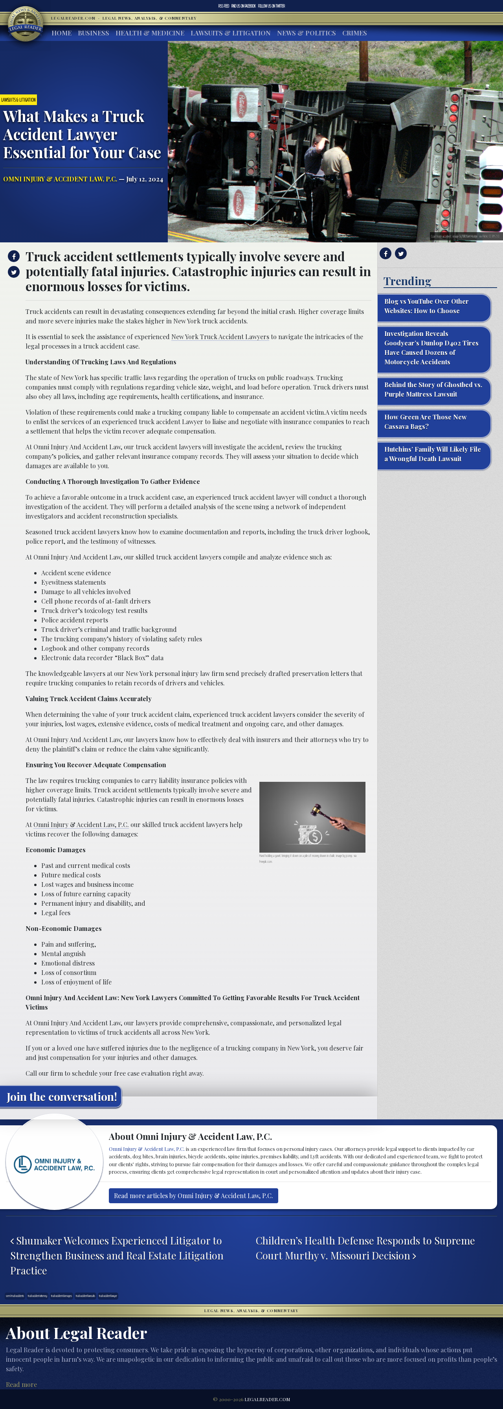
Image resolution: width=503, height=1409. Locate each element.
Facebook (243, 5)
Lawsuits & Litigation (231, 33)
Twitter (271, 5)
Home (61, 33)
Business (93, 33)
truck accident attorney (37, 1295)
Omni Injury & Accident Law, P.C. (60, 179)
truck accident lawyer (108, 1295)
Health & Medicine (150, 33)
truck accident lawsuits (85, 1295)
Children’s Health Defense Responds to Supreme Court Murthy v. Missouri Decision (365, 1248)
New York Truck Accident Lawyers (220, 336)
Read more (21, 1384)
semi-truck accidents (15, 1295)
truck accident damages (61, 1295)
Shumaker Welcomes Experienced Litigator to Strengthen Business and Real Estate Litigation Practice (117, 1255)
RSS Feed (223, 5)
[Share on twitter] (13, 272)
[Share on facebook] (13, 256)
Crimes (354, 33)
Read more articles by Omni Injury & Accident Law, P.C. (193, 1195)
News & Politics (306, 33)
